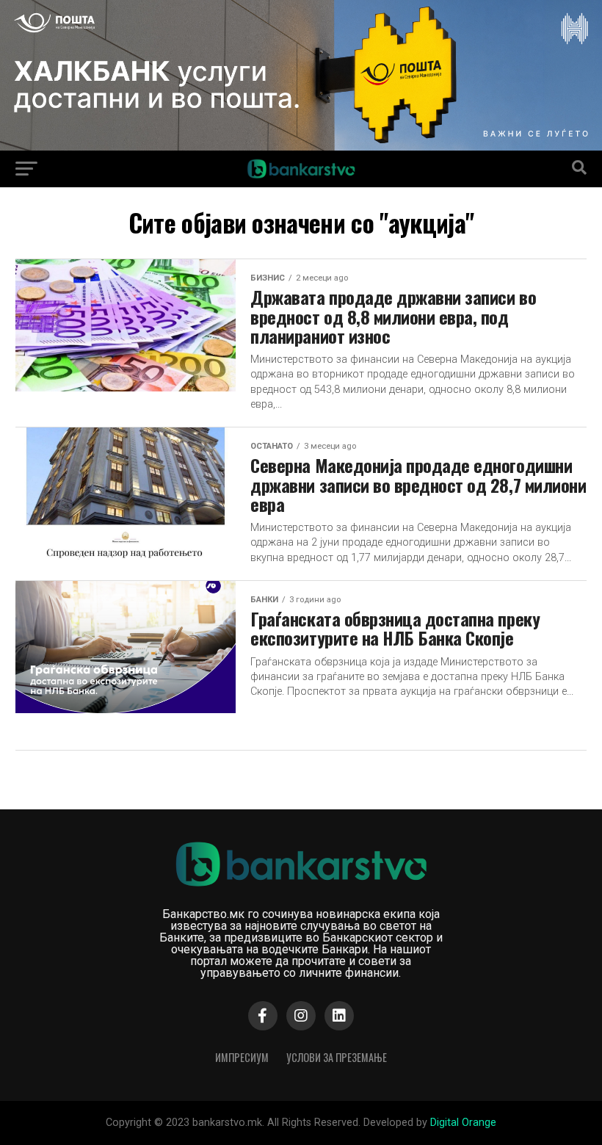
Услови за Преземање (336, 1057)
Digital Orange (463, 1122)
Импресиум (242, 1057)
